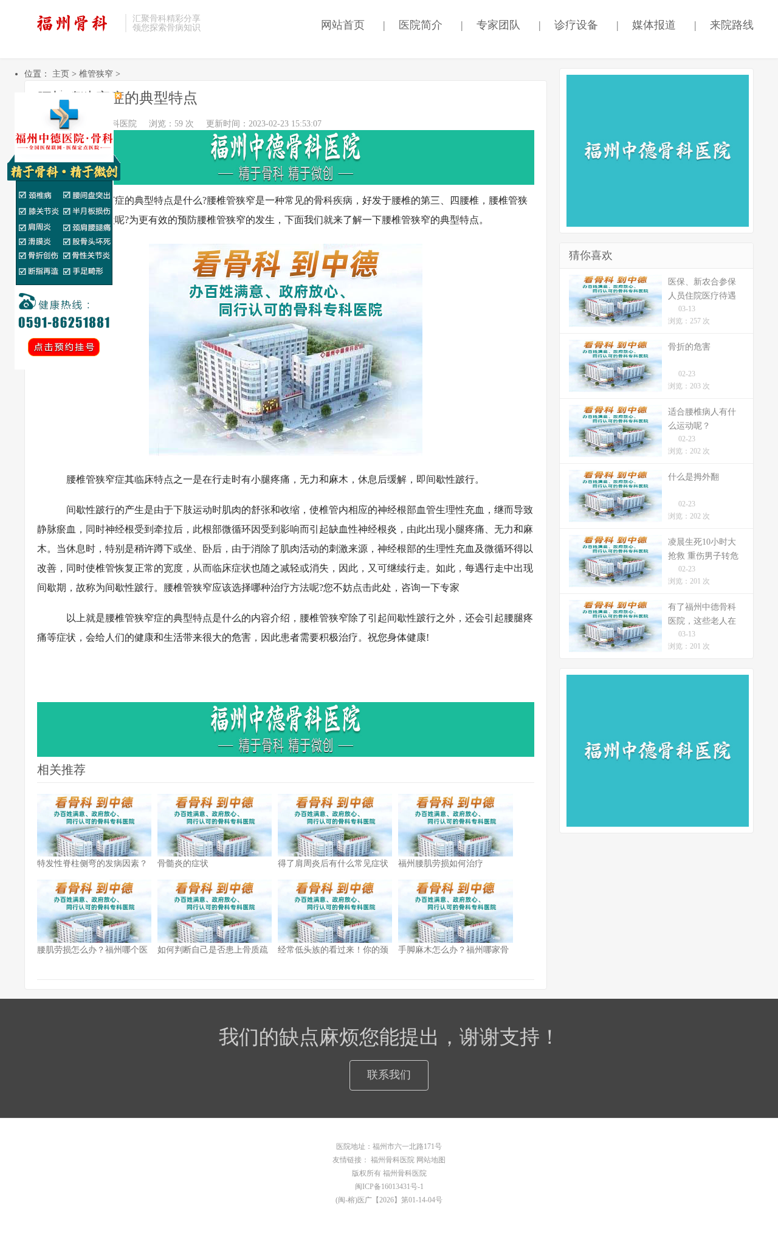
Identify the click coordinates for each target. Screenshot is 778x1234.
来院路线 (724, 25)
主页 (60, 73)
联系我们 (389, 1075)
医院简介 (412, 25)
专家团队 (490, 25)
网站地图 (431, 1160)
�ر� (118, 95)
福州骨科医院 (393, 1160)
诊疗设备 (568, 25)
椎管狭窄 (96, 73)
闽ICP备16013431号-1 (389, 1186)
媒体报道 (646, 25)
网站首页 (340, 25)
